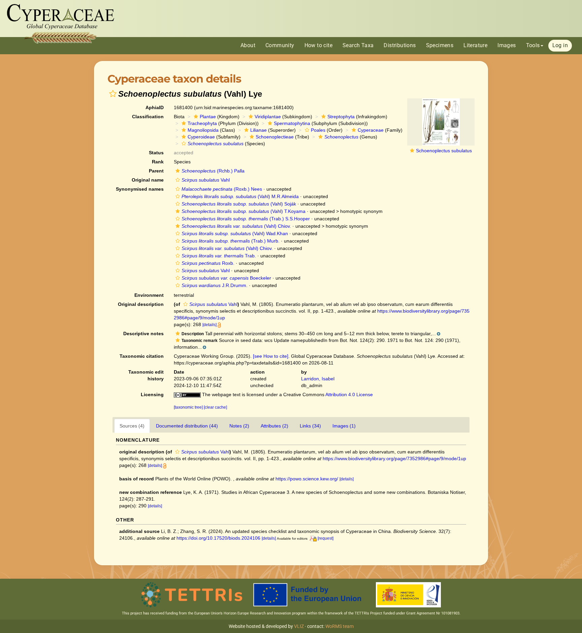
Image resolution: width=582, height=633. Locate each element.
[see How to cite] (270, 356)
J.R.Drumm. (215, 285)
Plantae (208, 116)
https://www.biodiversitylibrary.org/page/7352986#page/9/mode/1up (394, 458)
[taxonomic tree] (189, 407)
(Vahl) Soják (239, 204)
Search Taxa (358, 45)
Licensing (152, 394)
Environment (149, 295)
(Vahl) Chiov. (236, 226)
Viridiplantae (268, 116)
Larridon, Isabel (317, 378)
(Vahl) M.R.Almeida (240, 196)
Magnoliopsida (203, 130)
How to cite (318, 45)
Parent (156, 170)
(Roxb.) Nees (222, 189)
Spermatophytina (292, 123)
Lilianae (258, 130)
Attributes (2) (274, 426)
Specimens (440, 45)
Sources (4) (132, 426)
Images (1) (344, 426)
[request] (325, 538)
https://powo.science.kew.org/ (307, 478)
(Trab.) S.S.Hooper (246, 218)
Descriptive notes (143, 333)
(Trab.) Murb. (231, 241)
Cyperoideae (201, 136)
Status (156, 152)
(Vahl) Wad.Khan (235, 233)
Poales (318, 130)
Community (279, 45)
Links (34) (310, 426)
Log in (560, 45)
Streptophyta (341, 116)
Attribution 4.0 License (349, 394)
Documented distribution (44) (187, 426)
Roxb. (208, 263)
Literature (475, 45)
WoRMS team (339, 626)
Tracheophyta (202, 123)
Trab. (219, 255)
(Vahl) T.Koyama (243, 211)
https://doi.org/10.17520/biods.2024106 (218, 538)
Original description (141, 304)
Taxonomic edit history (146, 375)
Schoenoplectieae (275, 136)
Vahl (206, 180)
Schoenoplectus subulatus (444, 150)
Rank (158, 161)
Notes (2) (239, 426)
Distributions (400, 45)
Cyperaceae (371, 130)
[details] (209, 324)
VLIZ (299, 626)
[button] (112, 94)
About (247, 45)
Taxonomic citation (142, 356)
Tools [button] (533, 45)
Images (506, 45)
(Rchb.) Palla (213, 170)
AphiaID (155, 107)
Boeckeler (226, 278)
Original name (148, 180)
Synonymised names (140, 189)
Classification (148, 116)
